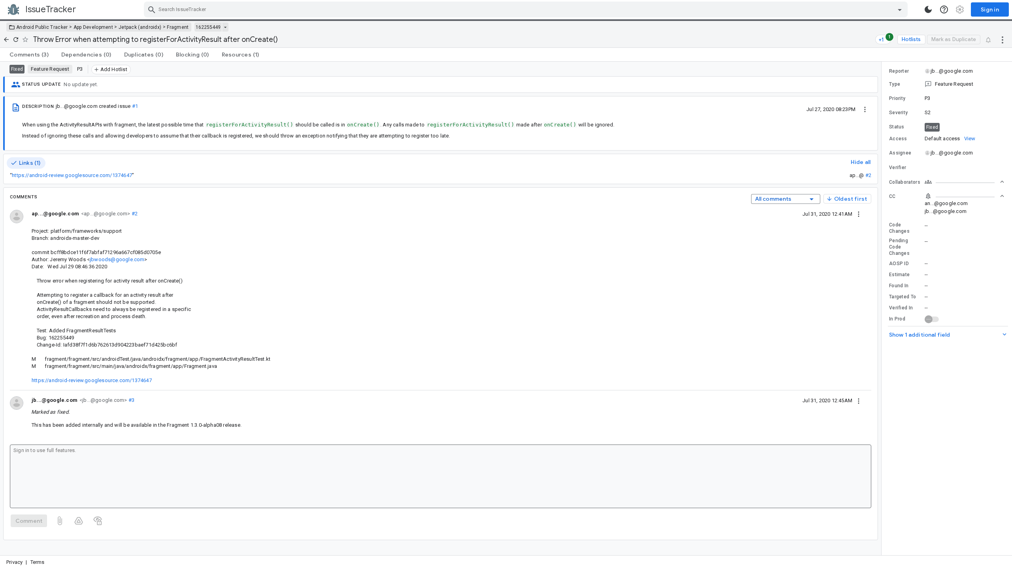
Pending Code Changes (899, 247)
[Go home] (6, 39)
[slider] (882, 308)
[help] (944, 9)
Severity (898, 112)
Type (894, 84)
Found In (898, 285)
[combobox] (527, 9)
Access (898, 138)
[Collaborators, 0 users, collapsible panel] (964, 181)
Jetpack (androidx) (140, 27)
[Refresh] (16, 39)
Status (896, 127)
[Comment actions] (858, 213)
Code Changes (899, 228)
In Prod (897, 319)
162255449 (208, 27)
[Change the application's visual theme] (928, 9)
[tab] (29, 54)
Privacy (14, 562)
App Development (93, 27)
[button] (946, 84)
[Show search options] (899, 9)
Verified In (901, 308)
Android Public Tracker (42, 27)
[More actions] (1002, 39)
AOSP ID (899, 263)
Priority (897, 98)
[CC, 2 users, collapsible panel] (964, 196)
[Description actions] (865, 109)
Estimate (899, 274)
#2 (868, 175)
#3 (130, 400)
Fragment (178, 27)
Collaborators (904, 182)
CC (892, 196)
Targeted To (902, 297)
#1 (135, 106)
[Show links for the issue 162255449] (225, 27)
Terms (37, 562)
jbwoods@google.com (117, 259)
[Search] (152, 9)
